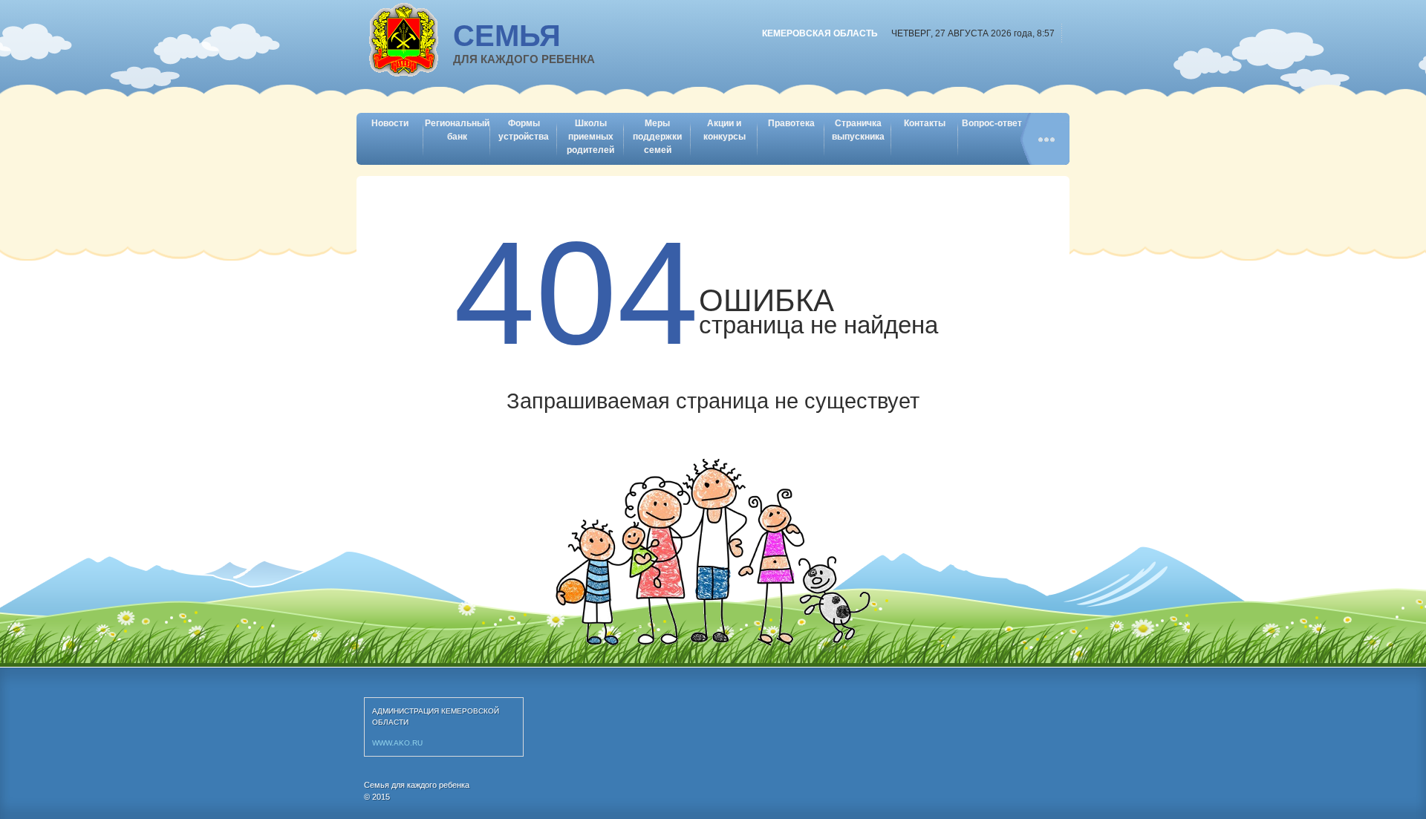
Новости (389, 123)
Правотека (791, 123)
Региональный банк (457, 130)
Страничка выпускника (858, 130)
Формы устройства (523, 130)
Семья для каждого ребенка (416, 784)
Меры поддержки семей (657, 136)
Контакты (924, 123)
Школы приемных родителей (590, 136)
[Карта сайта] (1045, 139)
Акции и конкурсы (724, 130)
